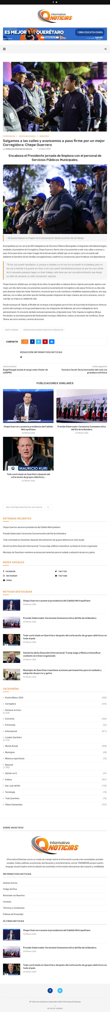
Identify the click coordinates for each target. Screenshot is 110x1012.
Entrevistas (56, 725)
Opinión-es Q (56, 773)
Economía (56, 719)
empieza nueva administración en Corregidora (43, 330)
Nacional (9, 765)
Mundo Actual (56, 746)
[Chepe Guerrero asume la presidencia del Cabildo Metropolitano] (28, 406)
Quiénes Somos (10, 883)
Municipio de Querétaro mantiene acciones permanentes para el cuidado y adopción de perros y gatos (49, 552)
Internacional (56, 731)
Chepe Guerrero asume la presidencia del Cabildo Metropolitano (31, 527)
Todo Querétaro (56, 798)
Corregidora (9, 136)
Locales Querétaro (13, 737)
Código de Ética (10, 889)
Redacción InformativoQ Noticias (19, 149)
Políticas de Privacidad (13, 914)
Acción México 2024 (56, 697)
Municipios (44, 136)
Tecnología (56, 792)
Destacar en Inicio (27, 136)
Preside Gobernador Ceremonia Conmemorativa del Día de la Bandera (34, 533)
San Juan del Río (56, 786)
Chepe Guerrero (11, 330)
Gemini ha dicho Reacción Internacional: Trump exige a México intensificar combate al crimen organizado (50, 546)
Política (56, 779)
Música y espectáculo (56, 758)
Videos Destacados (56, 804)
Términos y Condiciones (13, 908)
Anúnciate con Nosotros (14, 895)
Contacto (7, 902)
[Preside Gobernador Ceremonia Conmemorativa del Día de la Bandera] (81, 406)
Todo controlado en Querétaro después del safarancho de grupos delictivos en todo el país (43, 540)
